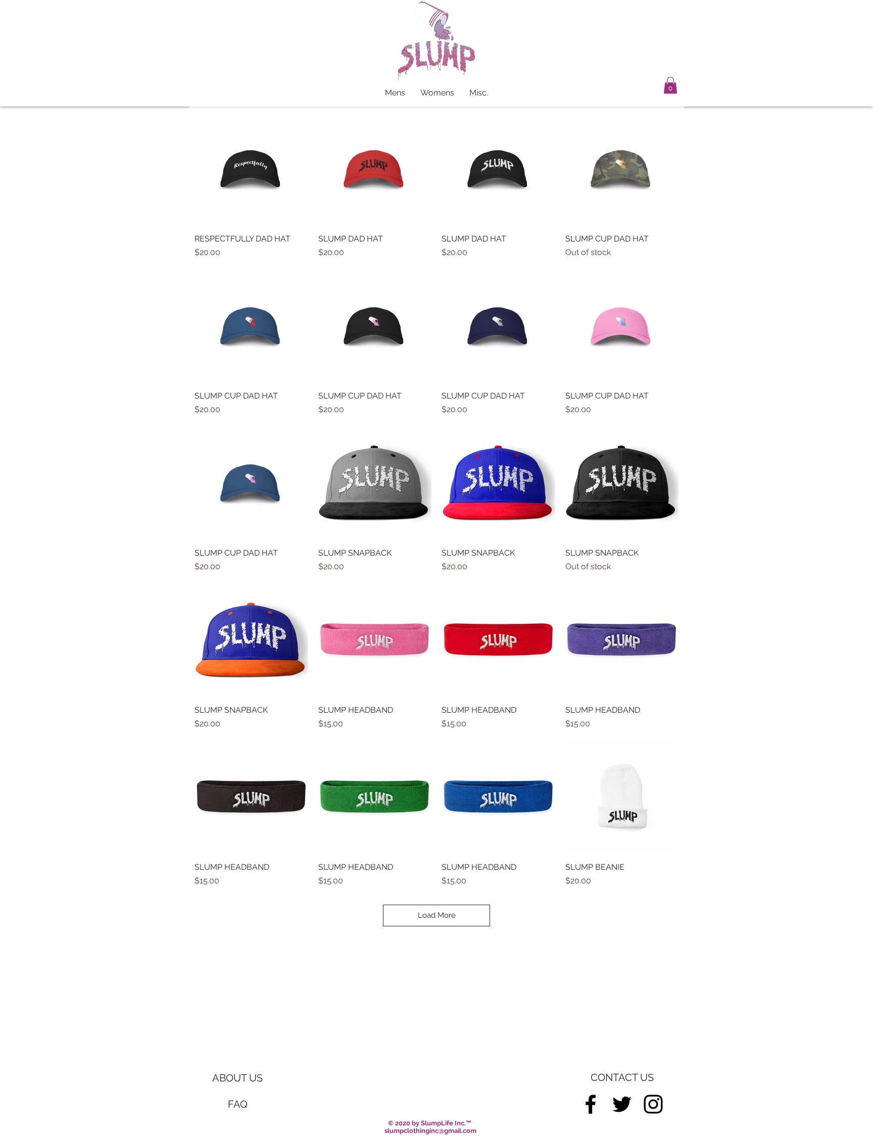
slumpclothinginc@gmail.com (430, 1130)
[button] (670, 85)
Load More (437, 915)
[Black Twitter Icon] (622, 1104)
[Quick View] (251, 168)
